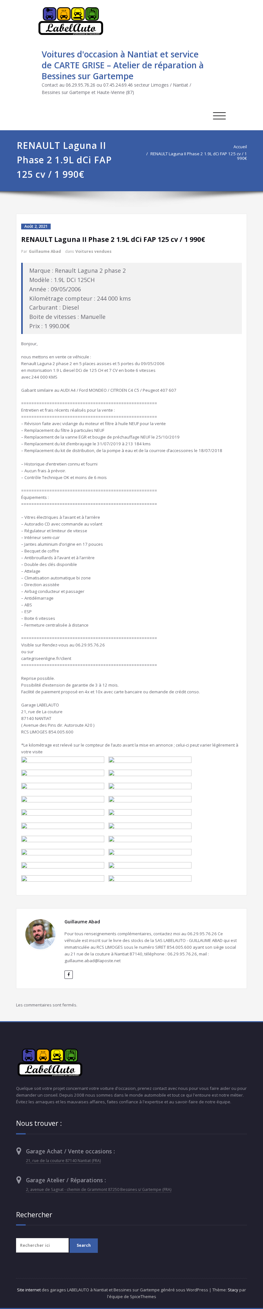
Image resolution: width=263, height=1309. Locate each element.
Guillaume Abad (45, 251)
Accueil (240, 147)
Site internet (29, 1290)
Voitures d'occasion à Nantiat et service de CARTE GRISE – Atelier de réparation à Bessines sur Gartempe (123, 65)
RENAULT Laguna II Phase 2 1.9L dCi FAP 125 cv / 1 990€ (198, 156)
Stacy (233, 1290)
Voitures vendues (93, 251)
